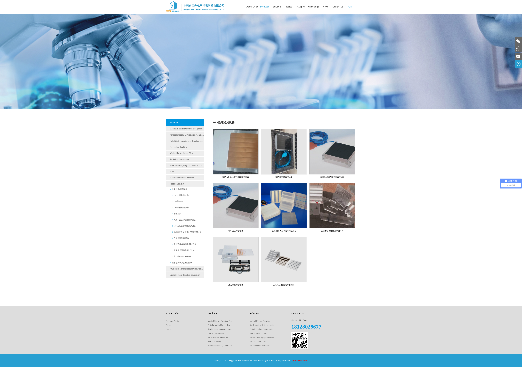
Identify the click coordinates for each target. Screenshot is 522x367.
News (325, 7)
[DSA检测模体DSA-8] (284, 130)
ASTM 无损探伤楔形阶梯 (283, 285)
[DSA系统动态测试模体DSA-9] (284, 184)
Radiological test (177, 184)
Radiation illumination (179, 159)
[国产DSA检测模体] (236, 184)
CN (350, 7)
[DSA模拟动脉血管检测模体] (332, 184)
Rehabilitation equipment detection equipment (187, 141)
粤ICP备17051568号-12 (301, 361)
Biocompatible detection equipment (185, 275)
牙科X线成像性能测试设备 (185, 226)
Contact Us (338, 7)
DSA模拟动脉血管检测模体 (332, 231)
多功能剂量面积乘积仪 (183, 256)
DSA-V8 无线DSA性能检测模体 (235, 177)
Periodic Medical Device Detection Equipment (187, 135)
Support (301, 7)
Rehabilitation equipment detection (263, 337)
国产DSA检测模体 (235, 231)
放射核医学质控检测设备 (182, 263)
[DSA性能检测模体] (236, 238)
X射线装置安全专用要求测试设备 (188, 232)
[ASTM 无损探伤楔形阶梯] (284, 238)
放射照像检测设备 (179, 189)
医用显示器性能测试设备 (184, 250)
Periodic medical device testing (262, 329)
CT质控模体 (179, 201)
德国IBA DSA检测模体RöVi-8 (332, 177)
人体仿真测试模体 (181, 238)
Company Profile (172, 321)
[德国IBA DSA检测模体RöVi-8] (332, 130)
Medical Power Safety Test (181, 153)
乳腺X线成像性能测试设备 (185, 220)
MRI (172, 171)
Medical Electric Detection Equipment (186, 129)
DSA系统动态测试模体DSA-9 (284, 231)
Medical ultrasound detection (182, 177)
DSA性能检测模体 (235, 285)
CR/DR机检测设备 (181, 195)
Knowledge (313, 7)
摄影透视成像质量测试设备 (185, 244)
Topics (289, 7)
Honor (168, 329)
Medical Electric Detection (260, 321)
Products (264, 7)
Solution (277, 7)
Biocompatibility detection (260, 333)
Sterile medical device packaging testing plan (263, 325)
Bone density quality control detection (186, 165)
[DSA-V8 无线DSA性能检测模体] (236, 130)
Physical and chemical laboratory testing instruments (187, 269)
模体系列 (177, 214)
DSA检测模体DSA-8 (283, 177)
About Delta (252, 7)
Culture (169, 325)
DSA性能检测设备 (181, 208)
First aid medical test (178, 147)
